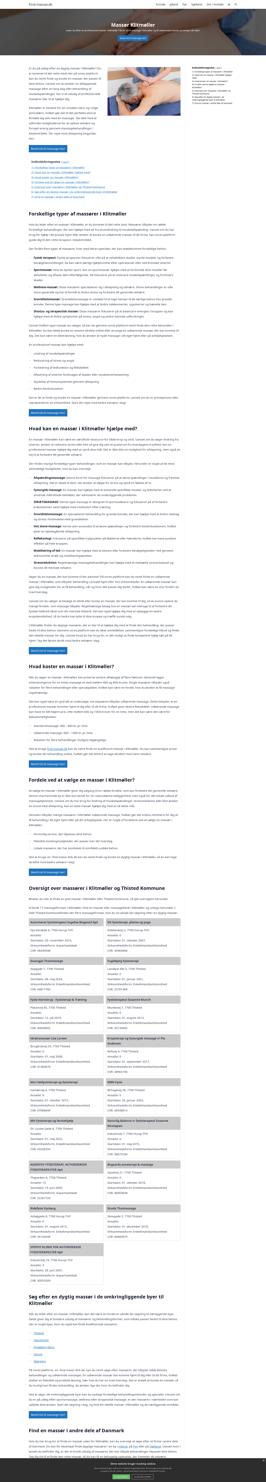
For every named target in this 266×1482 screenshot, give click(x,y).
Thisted (39, 1333)
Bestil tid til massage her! (48, 149)
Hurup (38, 1354)
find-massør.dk (57, 749)
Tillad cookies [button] (121, 1477)
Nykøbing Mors (44, 1347)
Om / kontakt (215, 4)
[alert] (133, 1470)
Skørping (40, 1361)
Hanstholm (41, 1340)
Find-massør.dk (40, 4)
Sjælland (196, 4)
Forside (160, 4)
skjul (65, 162)
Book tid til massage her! (133, 38)
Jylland (174, 4)
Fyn (184, 4)
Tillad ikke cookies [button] (142, 1477)
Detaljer (162, 1471)
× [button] (264, 1461)
